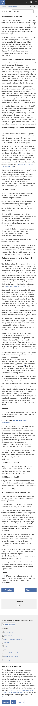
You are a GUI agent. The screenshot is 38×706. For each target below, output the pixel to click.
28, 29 (26, 286)
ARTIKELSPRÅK (6, 11)
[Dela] (31, 6)
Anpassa (21, 702)
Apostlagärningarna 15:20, (14, 286)
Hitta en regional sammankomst (11, 639)
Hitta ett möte (6, 636)
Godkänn (6, 702)
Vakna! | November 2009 (9, 6)
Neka (13, 702)
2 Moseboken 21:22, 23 (25, 164)
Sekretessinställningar (9, 697)
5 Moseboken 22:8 (7, 166)
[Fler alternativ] (35, 6)
